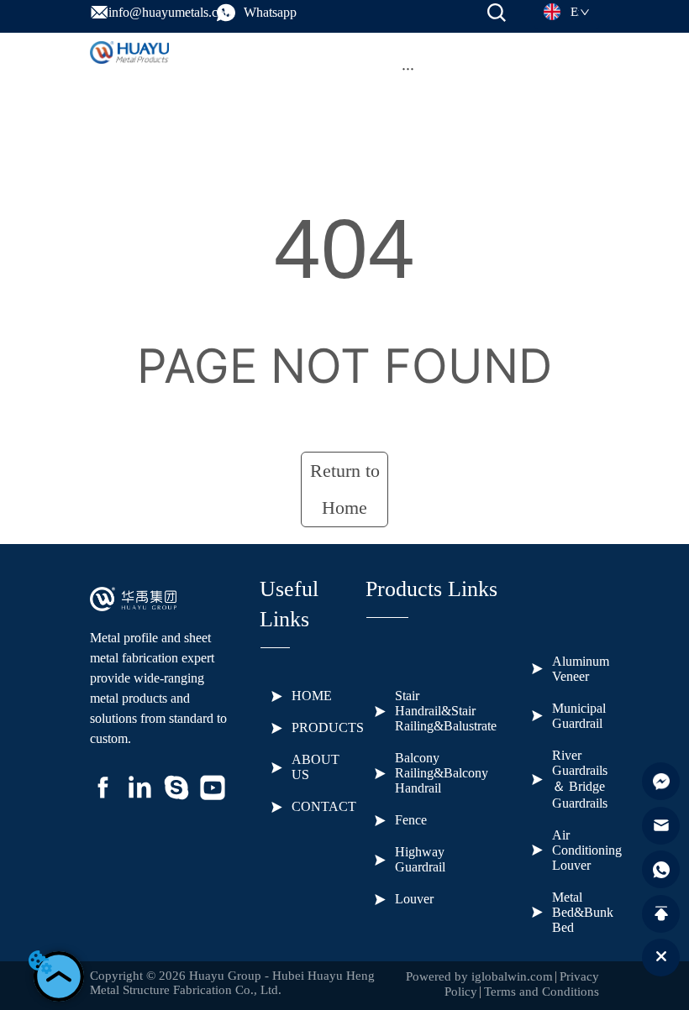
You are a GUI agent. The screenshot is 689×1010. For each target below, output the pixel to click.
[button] (408, 68)
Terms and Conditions (541, 991)
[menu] (408, 69)
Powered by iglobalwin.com (479, 976)
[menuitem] (408, 69)
